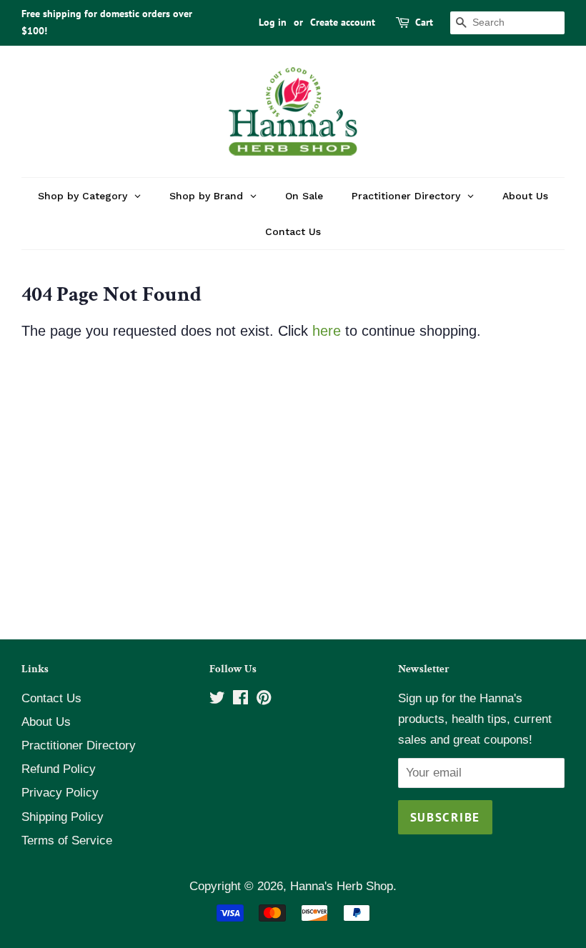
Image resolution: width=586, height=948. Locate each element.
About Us (46, 722)
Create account (342, 22)
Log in (273, 22)
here (326, 331)
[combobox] (507, 22)
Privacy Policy (60, 792)
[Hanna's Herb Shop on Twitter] (217, 700)
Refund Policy (58, 769)
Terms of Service (66, 840)
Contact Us (51, 698)
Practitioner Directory (78, 745)
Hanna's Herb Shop (341, 886)
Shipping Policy (62, 817)
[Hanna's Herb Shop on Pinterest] (264, 700)
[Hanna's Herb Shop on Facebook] (240, 700)
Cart (424, 22)
